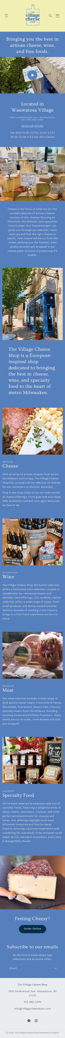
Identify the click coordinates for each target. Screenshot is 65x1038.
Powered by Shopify (49, 1033)
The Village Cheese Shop (27, 1033)
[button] (6, 15)
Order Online (32, 928)
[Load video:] (32, 75)
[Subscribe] (55, 968)
